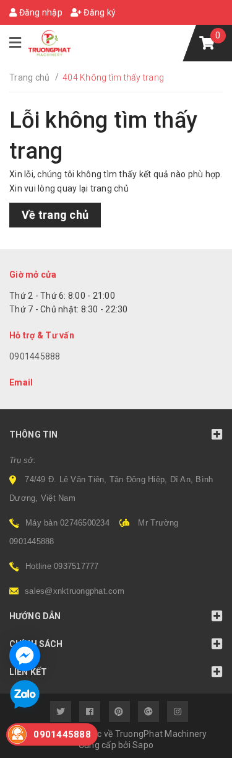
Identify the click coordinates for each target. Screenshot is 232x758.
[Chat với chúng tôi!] (24, 655)
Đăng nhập (39, 12)
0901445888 (35, 356)
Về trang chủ (55, 214)
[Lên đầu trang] (195, 742)
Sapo (142, 745)
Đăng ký (99, 12)
